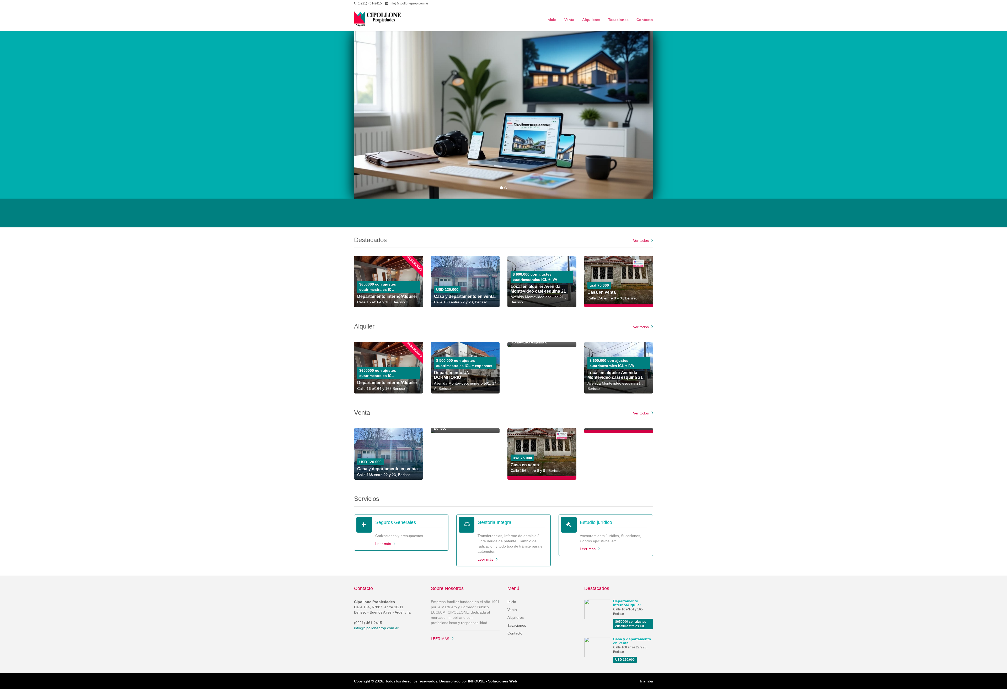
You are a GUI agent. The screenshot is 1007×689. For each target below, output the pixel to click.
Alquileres (591, 19)
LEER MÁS (440, 639)
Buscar (631, 214)
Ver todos (641, 240)
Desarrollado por (478, 681)
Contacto (644, 19)
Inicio (551, 19)
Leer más (383, 544)
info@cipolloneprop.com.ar (376, 628)
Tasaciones (618, 19)
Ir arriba (646, 681)
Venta (569, 19)
